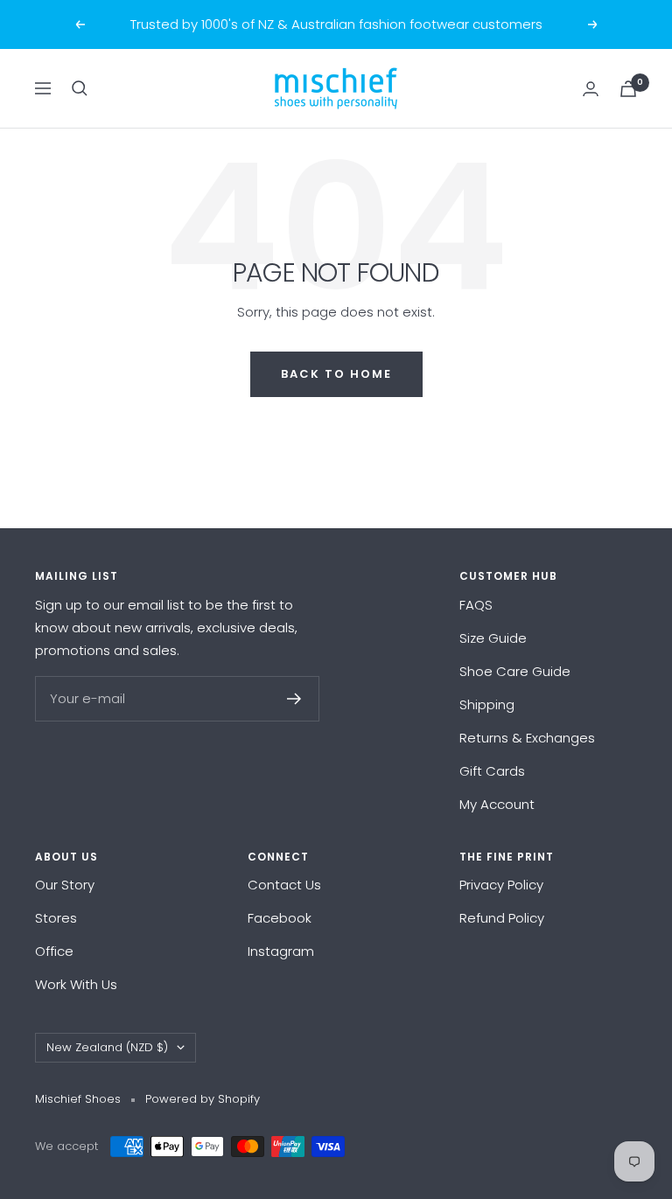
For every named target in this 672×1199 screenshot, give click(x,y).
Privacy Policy (501, 884)
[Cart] (628, 88)
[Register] (294, 699)
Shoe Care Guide (514, 671)
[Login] (590, 88)
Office (54, 951)
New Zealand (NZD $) (107, 1047)
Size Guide (493, 638)
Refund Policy (501, 918)
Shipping (486, 704)
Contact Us (284, 884)
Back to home (336, 374)
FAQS (476, 605)
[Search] (80, 88)
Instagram (281, 951)
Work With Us (76, 984)
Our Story (64, 884)
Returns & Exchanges (527, 737)
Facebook (280, 918)
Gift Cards (492, 771)
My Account (497, 804)
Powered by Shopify (202, 1099)
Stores (56, 918)
